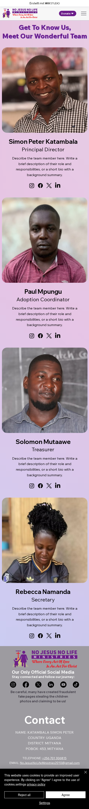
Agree (66, 795)
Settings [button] (44, 803)
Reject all (24, 795)
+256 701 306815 (54, 758)
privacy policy (36, 784)
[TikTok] (76, 684)
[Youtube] (63, 684)
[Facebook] (40, 185)
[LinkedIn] (57, 185)
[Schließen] (83, 775)
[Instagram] (32, 185)
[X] (49, 185)
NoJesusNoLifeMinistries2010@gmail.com (50, 763)
